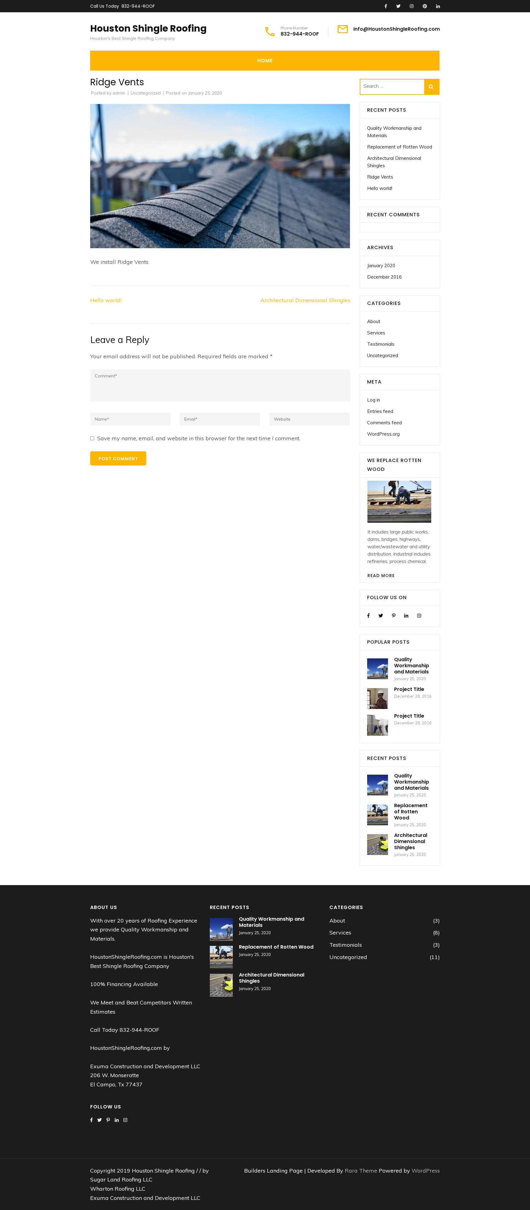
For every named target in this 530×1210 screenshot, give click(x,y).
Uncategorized (146, 93)
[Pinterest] (393, 615)
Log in (373, 400)
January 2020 (381, 265)
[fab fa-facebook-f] (386, 6)
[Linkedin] (406, 615)
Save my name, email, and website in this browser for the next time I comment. (198, 438)
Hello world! (105, 300)
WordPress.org (383, 434)
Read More (381, 575)
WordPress (426, 1170)
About (373, 321)
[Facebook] (368, 615)
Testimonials (380, 344)
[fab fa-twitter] (398, 6)
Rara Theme (362, 1170)
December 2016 (384, 277)
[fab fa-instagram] (411, 6)
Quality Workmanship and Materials (411, 665)
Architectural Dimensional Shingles (305, 300)
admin (119, 93)
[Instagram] (419, 615)
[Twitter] (380, 615)
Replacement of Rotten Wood (399, 147)
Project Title (409, 689)
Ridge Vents (380, 177)
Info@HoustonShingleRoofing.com (396, 29)
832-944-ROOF (138, 6)
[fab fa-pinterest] (425, 6)
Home (265, 60)
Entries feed (380, 411)
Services (376, 333)
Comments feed (384, 423)
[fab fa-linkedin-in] (438, 6)
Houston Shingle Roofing (148, 28)
